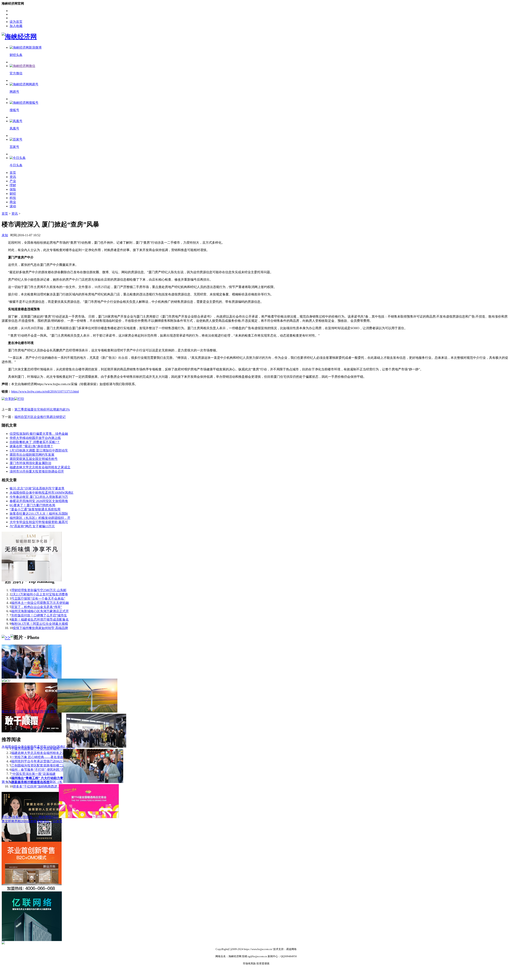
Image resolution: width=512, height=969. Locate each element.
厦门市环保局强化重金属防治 (30, 463)
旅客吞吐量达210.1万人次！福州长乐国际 (39, 513)
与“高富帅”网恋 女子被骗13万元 (32, 526)
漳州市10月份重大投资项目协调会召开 (37, 471)
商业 (13, 202)
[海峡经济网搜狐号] (24, 102)
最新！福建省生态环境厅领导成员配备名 (40, 619)
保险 (13, 189)
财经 (13, 193)
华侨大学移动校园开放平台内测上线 (35, 438)
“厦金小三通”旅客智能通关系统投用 (35, 509)
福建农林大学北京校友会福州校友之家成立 (40, 467)
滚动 (13, 206)
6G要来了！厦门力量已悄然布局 (32, 505)
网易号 (14, 91)
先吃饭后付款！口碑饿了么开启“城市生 (39, 615)
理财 (13, 185)
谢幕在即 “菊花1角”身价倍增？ (31, 446)
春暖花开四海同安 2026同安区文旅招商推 (39, 501)
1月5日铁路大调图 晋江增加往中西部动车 (39, 450)
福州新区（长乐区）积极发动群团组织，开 (40, 517)
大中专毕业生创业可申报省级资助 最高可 (39, 522)
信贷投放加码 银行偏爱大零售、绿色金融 (39, 433)
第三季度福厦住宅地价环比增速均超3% (42, 409)
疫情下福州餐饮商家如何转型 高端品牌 (40, 628)
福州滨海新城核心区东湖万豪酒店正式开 (40, 611)
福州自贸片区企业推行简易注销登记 (40, 417)
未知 (5, 235)
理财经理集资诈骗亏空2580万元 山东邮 (38, 590)
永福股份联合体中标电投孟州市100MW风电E (41, 492)
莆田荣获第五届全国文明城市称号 (34, 459)
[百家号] (16, 139)
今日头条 (16, 165)
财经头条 (16, 55)
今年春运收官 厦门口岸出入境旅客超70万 (39, 496)
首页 (13, 172)
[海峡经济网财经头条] (26, 47)
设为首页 (16, 21)
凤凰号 (14, 128)
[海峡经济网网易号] (24, 84)
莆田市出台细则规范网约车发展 (32, 454)
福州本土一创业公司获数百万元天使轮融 (40, 602)
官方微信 (16, 73)
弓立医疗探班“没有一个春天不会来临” (38, 598)
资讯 (13, 176)
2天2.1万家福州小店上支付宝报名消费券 (39, 594)
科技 (13, 197)
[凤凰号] (16, 121)
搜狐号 (14, 110)
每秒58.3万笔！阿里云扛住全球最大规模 (39, 623)
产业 (13, 181)
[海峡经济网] (19, 36)
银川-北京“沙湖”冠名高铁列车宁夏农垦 (37, 488)
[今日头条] (18, 158)
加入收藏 (16, 26)
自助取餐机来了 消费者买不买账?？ (35, 442)
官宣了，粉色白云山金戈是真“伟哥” (36, 607)
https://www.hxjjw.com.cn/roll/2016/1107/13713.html (45, 391)
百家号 (14, 147)
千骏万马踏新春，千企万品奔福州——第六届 (43, 748)
